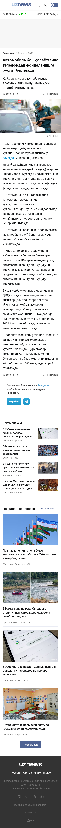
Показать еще (30, 744)
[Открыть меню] (4, 5)
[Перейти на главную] (21, 5)
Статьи (27, 772)
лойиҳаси (9, 158)
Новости (15, 772)
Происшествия (10, 622)
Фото (37, 772)
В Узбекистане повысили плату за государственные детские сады (26, 726)
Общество (8, 53)
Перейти (14, 401)
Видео (47, 772)
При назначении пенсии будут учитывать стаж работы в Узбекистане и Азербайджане (29, 554)
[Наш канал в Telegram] (27, 797)
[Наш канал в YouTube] (42, 797)
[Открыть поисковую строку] (38, 5)
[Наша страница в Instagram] (19, 797)
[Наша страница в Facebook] (34, 797)
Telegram (43, 385)
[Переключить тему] (54, 5)
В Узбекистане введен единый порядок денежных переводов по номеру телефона (30, 670)
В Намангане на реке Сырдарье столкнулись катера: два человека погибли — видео (26, 612)
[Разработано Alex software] (30, 821)
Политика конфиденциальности (30, 805)
